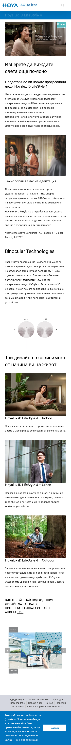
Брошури (58, 699)
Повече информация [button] (26, 739)
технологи (28, 279)
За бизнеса (18, 706)
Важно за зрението (39, 699)
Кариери (61, 703)
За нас (49, 703)
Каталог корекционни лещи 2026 (45, 706)
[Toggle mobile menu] (69, 5)
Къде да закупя (16, 699)
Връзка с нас (35, 703)
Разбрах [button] (54, 728)
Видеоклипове (17, 703)
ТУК (20, 612)
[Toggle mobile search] (62, 5)
